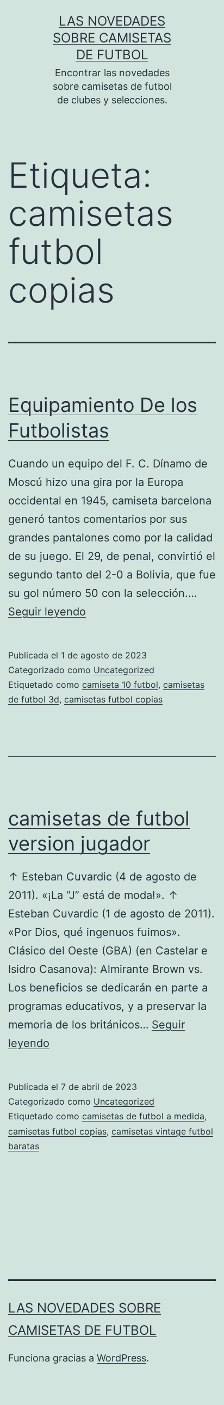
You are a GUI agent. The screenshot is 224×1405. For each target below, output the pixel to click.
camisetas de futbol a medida (143, 1116)
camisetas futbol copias (113, 699)
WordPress (121, 1358)
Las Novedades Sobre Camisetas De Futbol (112, 38)
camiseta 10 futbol (120, 684)
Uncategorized (124, 669)
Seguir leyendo (47, 611)
